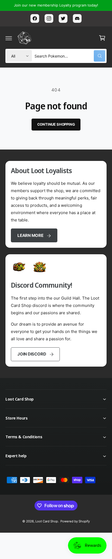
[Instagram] (49, 18)
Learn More (30, 235)
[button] (9, 38)
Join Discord (31, 354)
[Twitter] (63, 18)
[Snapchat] (77, 18)
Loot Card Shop (46, 521)
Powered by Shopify (75, 521)
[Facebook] (34, 18)
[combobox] (70, 56)
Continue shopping (56, 124)
